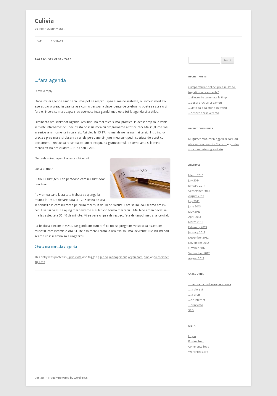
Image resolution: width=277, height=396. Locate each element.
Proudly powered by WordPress (67, 378)
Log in (192, 336)
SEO (191, 310)
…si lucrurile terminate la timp (207, 97)
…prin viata (195, 305)
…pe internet (196, 300)
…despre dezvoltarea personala (209, 284)
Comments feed (198, 346)
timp (147, 257)
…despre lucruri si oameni (205, 102)
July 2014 (194, 180)
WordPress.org (198, 352)
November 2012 (198, 243)
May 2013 (194, 211)
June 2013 (194, 206)
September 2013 (199, 191)
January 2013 (196, 232)
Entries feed (196, 341)
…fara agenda (50, 80)
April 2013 (194, 217)
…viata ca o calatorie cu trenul (207, 108)
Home (38, 41)
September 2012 (199, 253)
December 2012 (198, 237)
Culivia (44, 21)
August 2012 (196, 258)
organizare (135, 257)
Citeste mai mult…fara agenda (56, 246)
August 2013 (196, 196)
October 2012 (197, 248)
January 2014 (196, 186)
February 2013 (197, 227)
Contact (57, 41)
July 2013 (194, 201)
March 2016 (195, 175)
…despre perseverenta (203, 113)
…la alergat (195, 289)
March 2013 (195, 222)
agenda (103, 257)
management (118, 257)
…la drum (194, 295)
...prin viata (74, 257)
